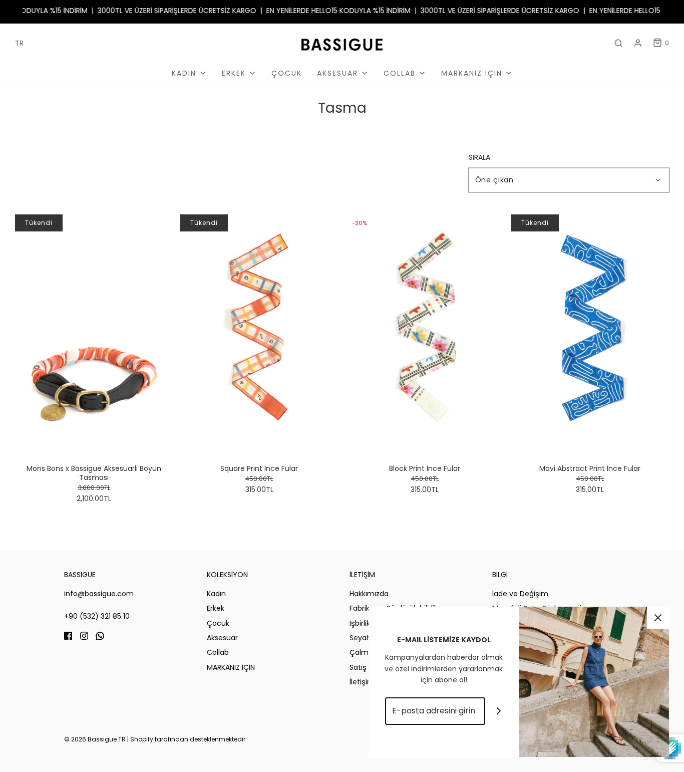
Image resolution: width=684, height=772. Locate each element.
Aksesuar (222, 638)
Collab (218, 652)
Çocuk (286, 73)
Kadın (216, 594)
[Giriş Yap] (638, 43)
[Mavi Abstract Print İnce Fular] (590, 332)
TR (19, 43)
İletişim (362, 682)
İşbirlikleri (365, 623)
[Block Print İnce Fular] (425, 332)
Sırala (479, 157)
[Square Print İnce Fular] (259, 332)
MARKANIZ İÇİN (231, 667)
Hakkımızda (369, 594)
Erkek (215, 608)
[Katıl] (499, 711)
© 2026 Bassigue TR (95, 739)
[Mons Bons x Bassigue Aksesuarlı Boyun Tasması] (94, 332)
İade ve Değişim (520, 594)
